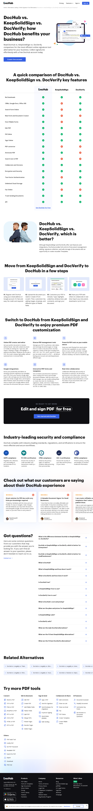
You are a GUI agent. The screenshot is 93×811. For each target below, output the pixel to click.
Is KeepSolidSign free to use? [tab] (49, 589)
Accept (78, 806)
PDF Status (62, 714)
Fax (60, 711)
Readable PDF (11, 750)
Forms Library (25, 792)
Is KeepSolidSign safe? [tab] (47, 615)
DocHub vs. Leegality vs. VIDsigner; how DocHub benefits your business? (17, 673)
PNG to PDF (10, 707)
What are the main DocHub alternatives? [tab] (53, 628)
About (40, 781)
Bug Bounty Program (45, 797)
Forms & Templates (27, 784)
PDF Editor (24, 781)
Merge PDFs (28, 718)
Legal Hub (41, 788)
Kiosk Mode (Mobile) (45, 717)
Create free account (14, 59)
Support (41, 792)
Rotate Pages (28, 721)
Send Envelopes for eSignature (47, 708)
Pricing (61, 3)
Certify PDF (10, 743)
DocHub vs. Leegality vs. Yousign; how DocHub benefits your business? (43, 673)
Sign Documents (26, 786)
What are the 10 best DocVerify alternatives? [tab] (55, 641)
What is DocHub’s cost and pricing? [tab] (51, 602)
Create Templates (64, 718)
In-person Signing (47, 712)
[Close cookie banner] (86, 805)
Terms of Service (43, 784)
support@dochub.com (9, 782)
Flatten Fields (28, 711)
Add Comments (63, 700)
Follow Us (7, 789)
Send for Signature (47, 703)
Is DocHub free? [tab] (44, 582)
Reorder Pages (28, 725)
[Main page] (8, 3)
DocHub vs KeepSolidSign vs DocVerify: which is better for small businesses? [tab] (60, 555)
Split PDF (27, 714)
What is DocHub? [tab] (45, 562)
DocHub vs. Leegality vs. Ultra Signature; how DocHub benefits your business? (43, 666)
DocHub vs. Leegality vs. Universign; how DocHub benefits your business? (69, 666)
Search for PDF (11, 754)
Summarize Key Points (81, 708)
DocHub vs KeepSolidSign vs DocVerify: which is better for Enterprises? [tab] (60, 546)
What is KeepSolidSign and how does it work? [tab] (55, 569)
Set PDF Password (12, 747)
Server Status (25, 788)
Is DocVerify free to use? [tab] (47, 595)
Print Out (9, 765)
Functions (24, 797)
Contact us (7, 558)
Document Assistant (83, 700)
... (66, 806)
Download (10, 761)
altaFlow (58, 792)
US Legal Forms (60, 788)
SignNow (58, 790)
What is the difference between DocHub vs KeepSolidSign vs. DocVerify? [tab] (59, 538)
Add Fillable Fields (29, 707)
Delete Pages (28, 729)
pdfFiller (58, 786)
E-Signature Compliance (45, 790)
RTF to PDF (10, 725)
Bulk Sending (45, 722)
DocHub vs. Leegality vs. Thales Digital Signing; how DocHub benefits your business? (17, 666)
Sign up (85, 3)
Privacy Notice (43, 786)
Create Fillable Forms (63, 722)
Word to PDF (11, 700)
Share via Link (63, 703)
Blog (57, 781)
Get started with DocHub (46, 416)
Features (69, 3)
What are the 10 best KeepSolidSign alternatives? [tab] (56, 634)
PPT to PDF (10, 714)
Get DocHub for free (43, 208)
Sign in (77, 3)
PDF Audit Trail (11, 739)
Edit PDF (26, 700)
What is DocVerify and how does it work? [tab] (53, 576)
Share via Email (63, 707)
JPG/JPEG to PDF (12, 711)
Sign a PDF (45, 700)
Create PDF (27, 703)
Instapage (59, 795)
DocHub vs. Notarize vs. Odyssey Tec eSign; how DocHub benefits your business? (69, 673)
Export (9, 757)
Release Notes (43, 795)
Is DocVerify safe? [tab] (45, 621)
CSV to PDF (10, 718)
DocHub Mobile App (62, 784)
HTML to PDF (11, 721)
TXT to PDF (10, 703)
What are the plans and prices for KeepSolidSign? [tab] (56, 608)
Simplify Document (82, 703)
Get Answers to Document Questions (81, 714)
